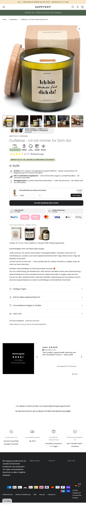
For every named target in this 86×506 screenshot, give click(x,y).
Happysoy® (77, 493)
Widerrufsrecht (8, 494)
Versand (23, 324)
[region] (59, 357)
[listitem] (16, 233)
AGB (34, 494)
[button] (4, 7)
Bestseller (13, 19)
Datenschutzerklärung (23, 494)
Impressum (52, 494)
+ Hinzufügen (76, 195)
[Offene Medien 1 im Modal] (79, 29)
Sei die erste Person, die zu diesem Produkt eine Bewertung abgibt (43, 411)
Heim (4, 19)
